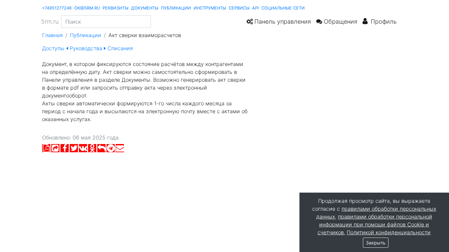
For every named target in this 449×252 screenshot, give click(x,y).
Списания (119, 48)
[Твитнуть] (74, 149)
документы (144, 8)
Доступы (54, 48)
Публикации (85, 35)
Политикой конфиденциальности (389, 232)
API (255, 8)
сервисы (239, 8)
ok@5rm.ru (87, 8)
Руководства (86, 48)
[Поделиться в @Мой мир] (101, 149)
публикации (176, 8)
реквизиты (116, 8)
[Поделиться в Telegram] (110, 149)
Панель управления (282, 21)
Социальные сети (283, 8)
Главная (52, 35)
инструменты (210, 8)
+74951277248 (57, 8)
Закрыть (376, 242)
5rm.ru (50, 21)
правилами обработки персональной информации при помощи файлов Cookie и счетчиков (375, 224)
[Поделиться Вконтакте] (83, 149)
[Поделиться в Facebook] (64, 149)
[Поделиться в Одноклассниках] (92, 149)
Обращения (339, 21)
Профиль (382, 21)
